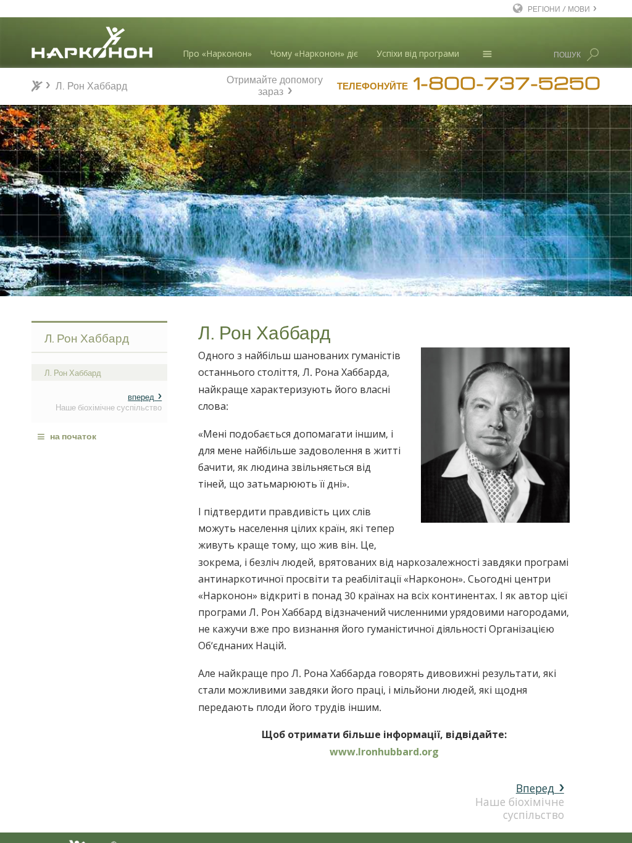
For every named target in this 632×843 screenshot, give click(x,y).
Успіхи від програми (417, 53)
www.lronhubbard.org (384, 751)
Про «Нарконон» (217, 53)
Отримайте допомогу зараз (275, 84)
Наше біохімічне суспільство (519, 801)
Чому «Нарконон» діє (314, 53)
